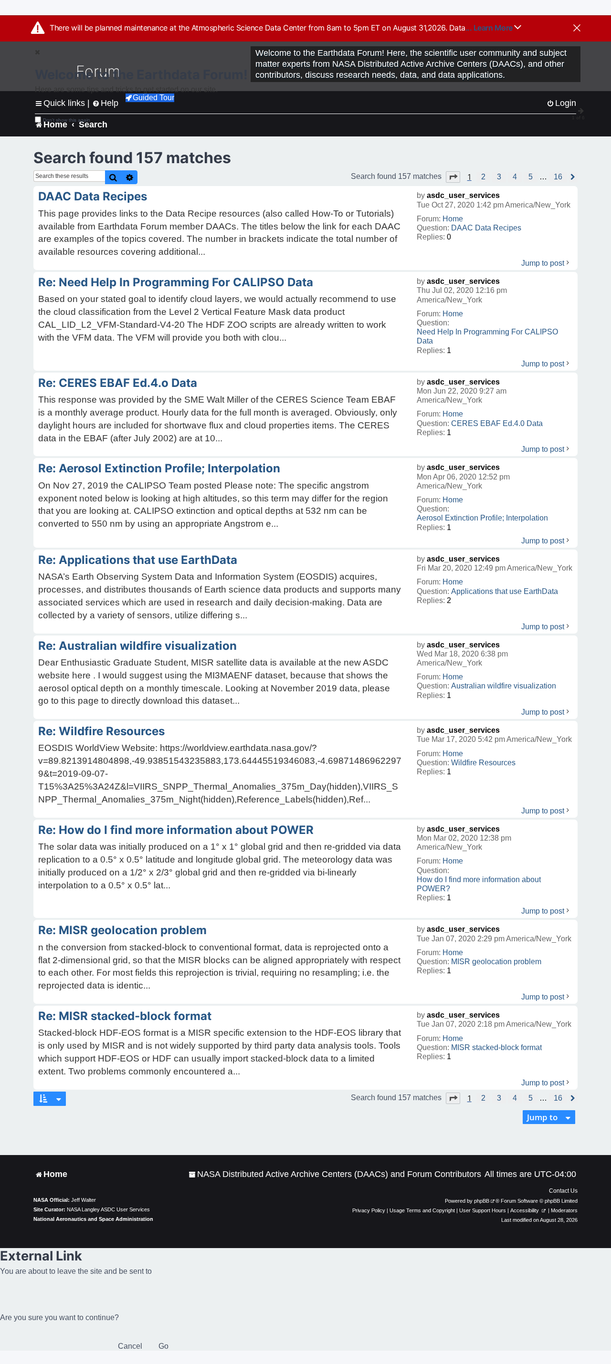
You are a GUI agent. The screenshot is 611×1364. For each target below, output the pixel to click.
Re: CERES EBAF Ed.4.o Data (117, 383)
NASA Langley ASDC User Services (108, 1209)
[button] (453, 177)
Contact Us (563, 1190)
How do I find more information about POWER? (479, 884)
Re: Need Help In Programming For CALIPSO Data (175, 282)
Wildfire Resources (483, 763)
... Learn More (490, 27)
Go (163, 1346)
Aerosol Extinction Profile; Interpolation (482, 518)
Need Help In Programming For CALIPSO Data (487, 336)
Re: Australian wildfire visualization (137, 646)
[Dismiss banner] (576, 28)
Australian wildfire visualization (503, 686)
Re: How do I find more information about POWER (176, 830)
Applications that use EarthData (504, 591)
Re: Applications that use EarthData (137, 560)
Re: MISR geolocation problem (122, 930)
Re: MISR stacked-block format (124, 1016)
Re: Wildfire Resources (101, 731)
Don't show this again (66, 120)
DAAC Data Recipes (486, 228)
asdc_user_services (463, 195)
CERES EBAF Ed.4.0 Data (497, 423)
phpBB (481, 1201)
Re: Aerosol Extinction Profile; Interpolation (159, 468)
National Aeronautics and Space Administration (93, 1219)
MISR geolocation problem (496, 962)
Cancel (130, 1346)
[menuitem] (335, 1174)
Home (452, 219)
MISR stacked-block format (496, 1047)
